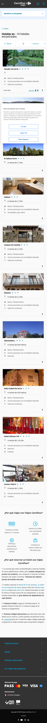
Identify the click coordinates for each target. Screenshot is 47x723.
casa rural (20, 590)
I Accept (23, 126)
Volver (6, 29)
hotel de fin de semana (28, 585)
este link (8, 619)
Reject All (23, 133)
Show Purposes (23, 139)
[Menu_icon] (2, 4)
